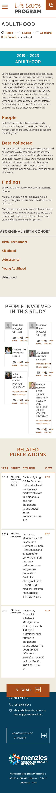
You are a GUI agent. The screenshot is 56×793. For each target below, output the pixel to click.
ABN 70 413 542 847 (18, 778)
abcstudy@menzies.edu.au (28, 710)
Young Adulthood (14, 268)
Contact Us (25, 782)
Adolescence (11, 260)
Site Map (33, 778)
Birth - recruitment (14, 242)
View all (23, 690)
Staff (34, 782)
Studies (26, 33)
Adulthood (9, 277)
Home (9, 33)
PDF (47, 477)
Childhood (9, 251)
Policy (42, 778)
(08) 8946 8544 (22, 705)
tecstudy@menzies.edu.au (28, 714)
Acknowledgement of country (22, 736)
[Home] (28, 12)
